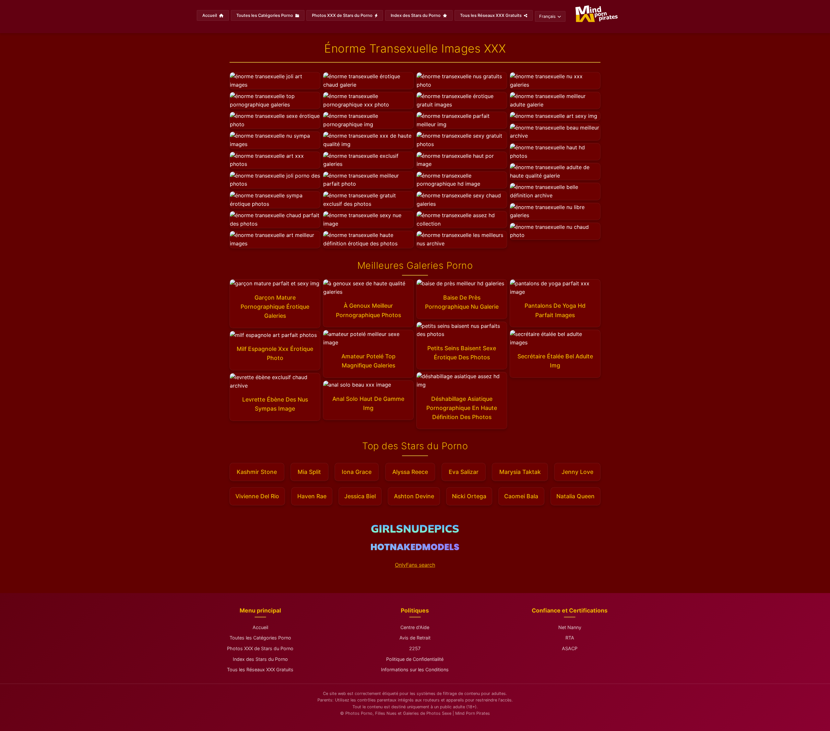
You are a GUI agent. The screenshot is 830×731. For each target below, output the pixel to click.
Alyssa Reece (410, 471)
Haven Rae (311, 496)
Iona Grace (357, 471)
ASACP (569, 648)
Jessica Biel (360, 496)
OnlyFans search (415, 565)
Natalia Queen (575, 496)
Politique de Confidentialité (415, 659)
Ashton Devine (414, 496)
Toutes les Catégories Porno (265, 15)
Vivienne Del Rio (257, 496)
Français (547, 16)
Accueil (210, 15)
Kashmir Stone (257, 471)
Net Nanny (569, 627)
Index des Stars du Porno (416, 15)
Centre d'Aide (414, 627)
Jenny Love (577, 471)
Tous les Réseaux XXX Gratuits (491, 15)
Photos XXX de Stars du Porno (343, 15)
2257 (415, 648)
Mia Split (309, 471)
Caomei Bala (521, 496)
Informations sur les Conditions (415, 669)
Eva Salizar (464, 471)
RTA (569, 637)
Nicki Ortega (469, 496)
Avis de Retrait (415, 637)
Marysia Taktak (520, 471)
